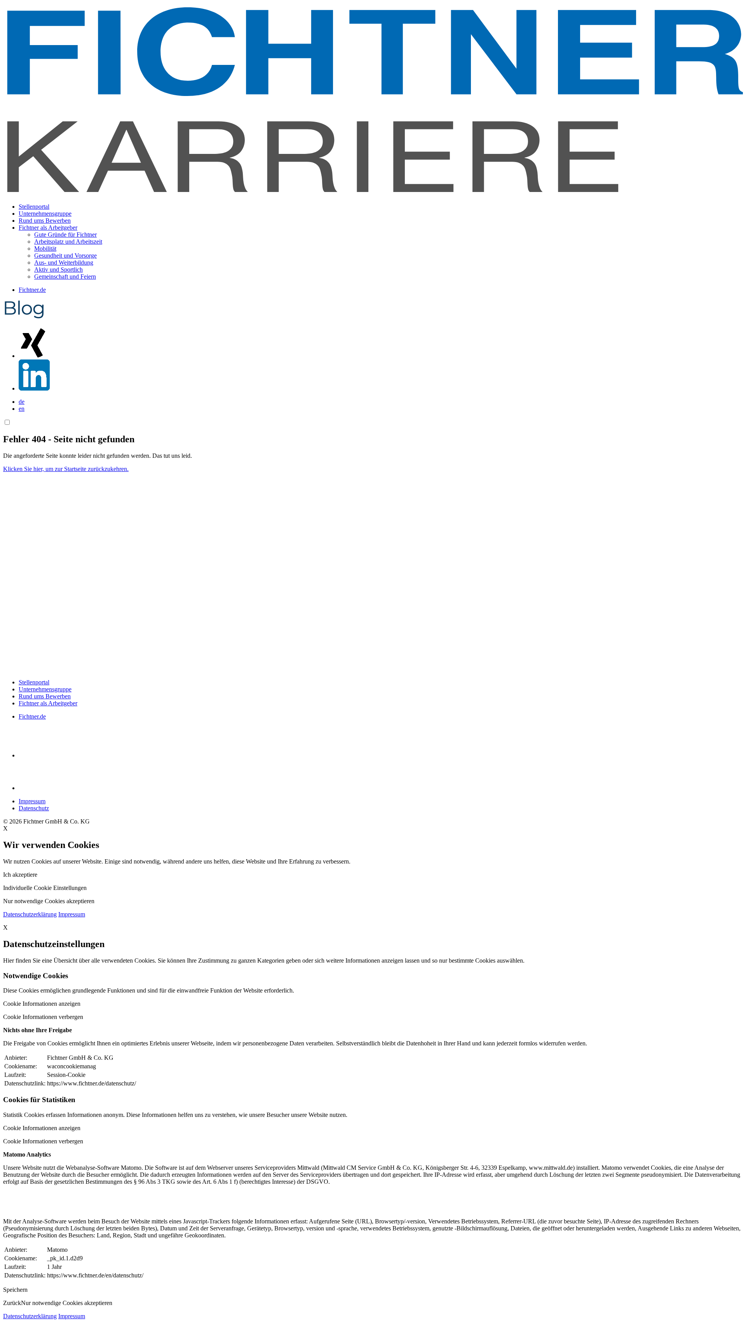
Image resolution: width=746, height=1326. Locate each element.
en (21, 408)
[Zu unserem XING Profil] (34, 355)
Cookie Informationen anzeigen (41, 1003)
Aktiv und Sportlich (58, 269)
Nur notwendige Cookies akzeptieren (66, 1303)
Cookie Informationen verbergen (43, 1017)
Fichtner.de (32, 289)
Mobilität (45, 248)
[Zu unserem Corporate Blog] (24, 317)
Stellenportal (34, 206)
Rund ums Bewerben (45, 220)
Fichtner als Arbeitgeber (48, 703)
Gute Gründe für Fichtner (65, 234)
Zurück (12, 1303)
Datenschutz (34, 808)
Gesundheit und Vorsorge (65, 255)
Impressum (32, 801)
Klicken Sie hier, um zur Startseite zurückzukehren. (66, 469)
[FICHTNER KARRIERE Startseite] (373, 193)
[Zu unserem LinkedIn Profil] (34, 388)
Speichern (15, 1289)
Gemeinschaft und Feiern (65, 276)
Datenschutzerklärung (30, 914)
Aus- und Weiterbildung (63, 262)
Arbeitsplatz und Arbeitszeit (68, 241)
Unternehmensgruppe (45, 213)
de (21, 401)
